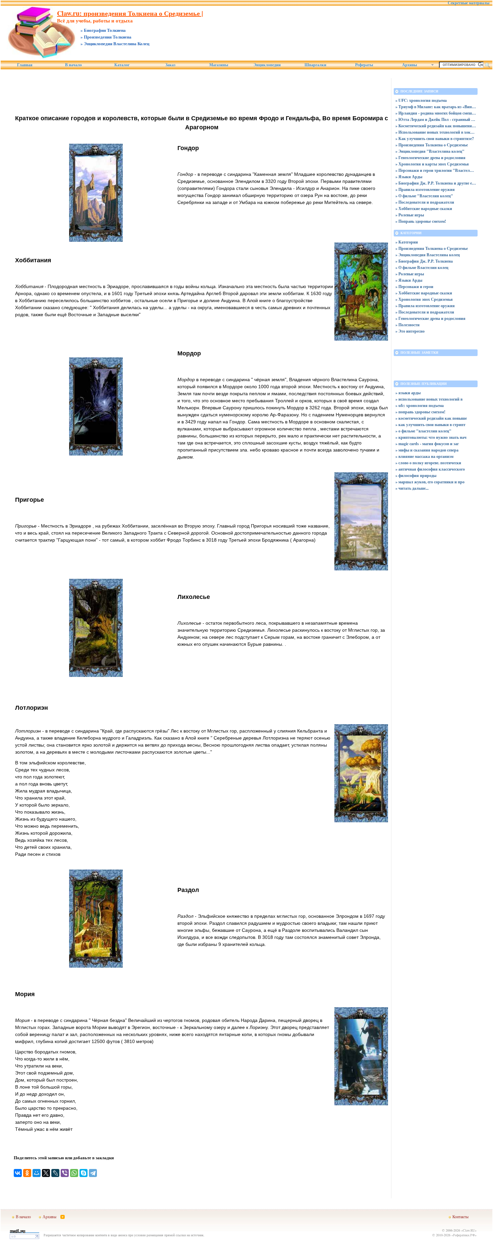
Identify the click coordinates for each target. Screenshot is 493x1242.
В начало (73, 65)
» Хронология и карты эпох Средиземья (432, 164)
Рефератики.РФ (464, 1235)
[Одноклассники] (27, 1173)
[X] (46, 1173)
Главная (25, 65)
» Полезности (407, 325)
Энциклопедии (267, 65)
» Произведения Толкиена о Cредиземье (431, 145)
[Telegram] (93, 1173)
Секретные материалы (468, 3)
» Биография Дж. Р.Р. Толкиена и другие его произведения (435, 183)
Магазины (218, 65)
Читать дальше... (413, 488)
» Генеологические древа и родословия (430, 157)
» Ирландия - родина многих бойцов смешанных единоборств (435, 113)
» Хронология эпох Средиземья (424, 299)
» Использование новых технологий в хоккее (435, 132)
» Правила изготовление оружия (425, 189)
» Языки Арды (408, 177)
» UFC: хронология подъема (421, 100)
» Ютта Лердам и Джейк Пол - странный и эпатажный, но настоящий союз (435, 119)
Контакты (460, 1216)
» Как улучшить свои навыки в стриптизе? (434, 138)
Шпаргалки (315, 65)
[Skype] (83, 1173)
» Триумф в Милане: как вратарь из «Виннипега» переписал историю (435, 107)
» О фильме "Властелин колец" (424, 196)
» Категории (406, 242)
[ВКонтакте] (18, 1173)
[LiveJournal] (55, 1173)
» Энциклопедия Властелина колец (427, 255)
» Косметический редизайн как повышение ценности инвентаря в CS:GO (435, 126)
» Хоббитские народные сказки (423, 208)
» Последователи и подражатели (424, 202)
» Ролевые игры (409, 215)
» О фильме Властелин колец (421, 267)
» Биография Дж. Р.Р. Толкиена (424, 261)
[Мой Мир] (37, 1173)
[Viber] (65, 1173)
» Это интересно (410, 331)
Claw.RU (469, 1230)
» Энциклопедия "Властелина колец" (429, 151)
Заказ (170, 65)
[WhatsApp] (74, 1173)
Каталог (121, 65)
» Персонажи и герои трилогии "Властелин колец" (435, 170)
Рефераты (364, 65)
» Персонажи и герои (414, 286)
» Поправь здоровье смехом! (420, 221)
